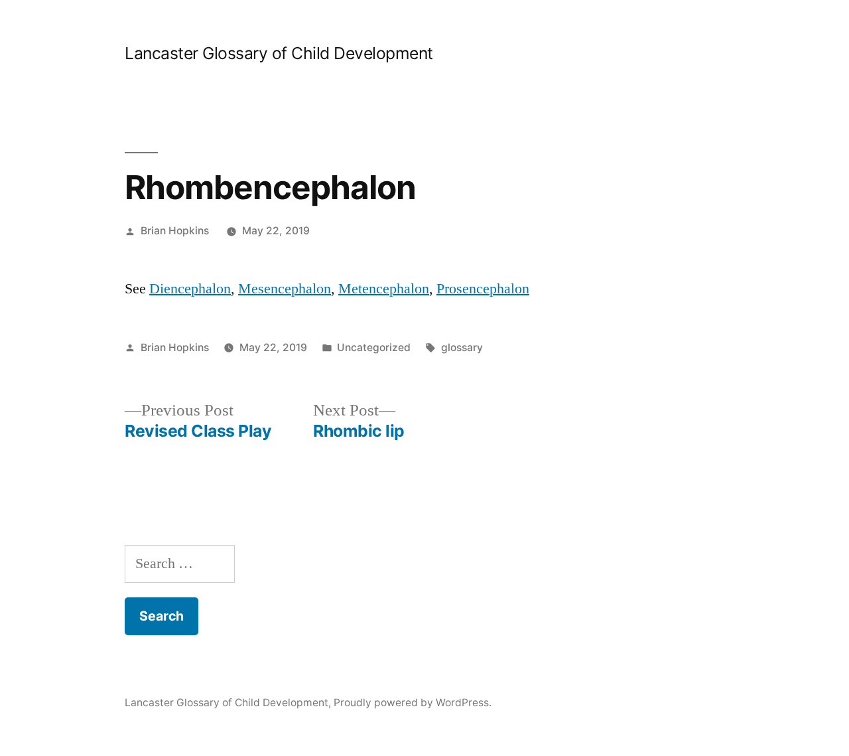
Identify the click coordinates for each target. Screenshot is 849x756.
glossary (462, 347)
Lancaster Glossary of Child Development (279, 53)
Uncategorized (374, 347)
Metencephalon (383, 288)
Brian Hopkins (175, 230)
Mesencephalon (284, 288)
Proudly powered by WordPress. (412, 702)
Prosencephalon (482, 288)
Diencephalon (190, 288)
